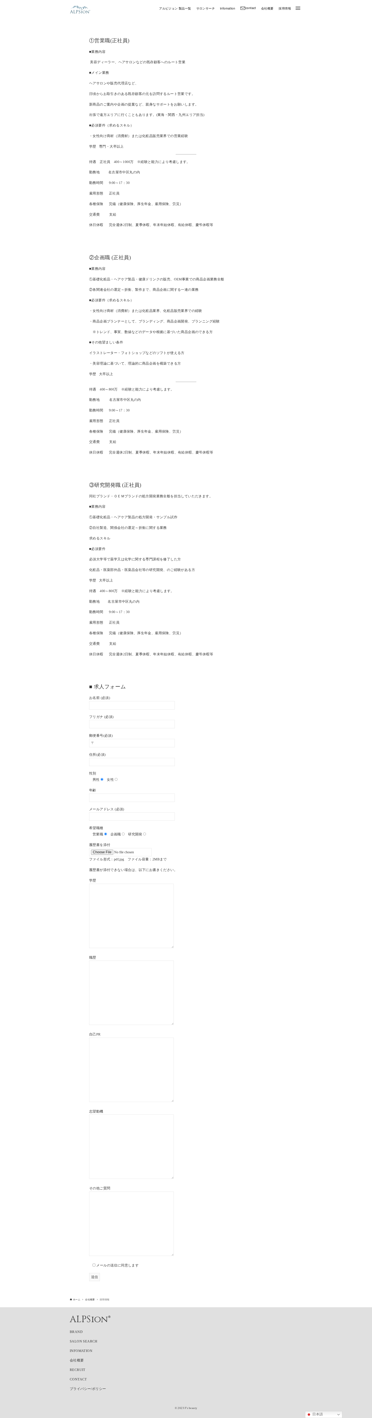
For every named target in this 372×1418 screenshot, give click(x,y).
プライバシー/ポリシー (88, 1389)
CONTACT (78, 1379)
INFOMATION (81, 1351)
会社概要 (77, 1360)
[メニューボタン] (298, 8)
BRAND (76, 1332)
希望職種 (96, 828)
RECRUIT (77, 1370)
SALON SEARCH (84, 1341)
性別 (92, 773)
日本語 (317, 1414)
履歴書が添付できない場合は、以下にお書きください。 (133, 870)
